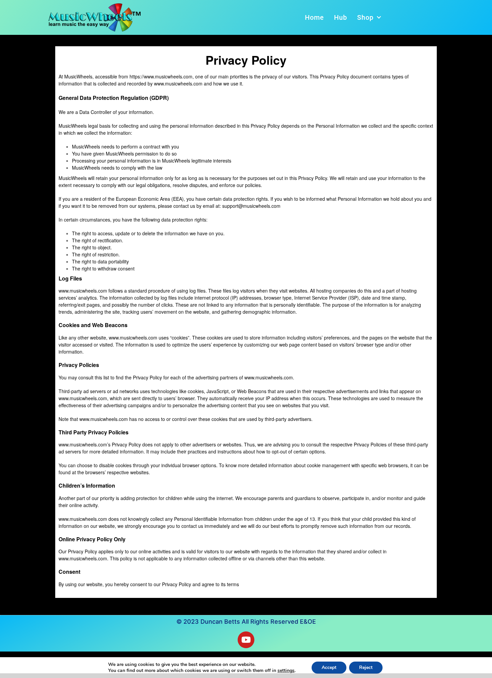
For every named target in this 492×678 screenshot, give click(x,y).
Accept (329, 667)
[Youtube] (246, 639)
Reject (366, 667)
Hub (340, 17)
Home (314, 17)
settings (286, 671)
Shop (365, 17)
